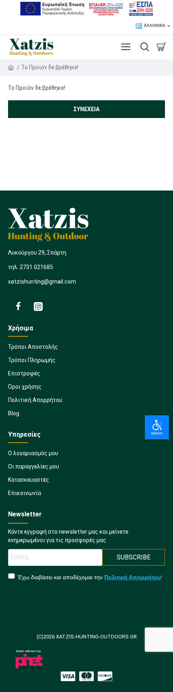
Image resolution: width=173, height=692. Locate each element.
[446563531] (86, 676)
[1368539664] (68, 676)
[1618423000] (38, 306)
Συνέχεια (86, 109)
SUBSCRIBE (133, 557)
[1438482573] (105, 676)
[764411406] (18, 306)
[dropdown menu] (143, 47)
